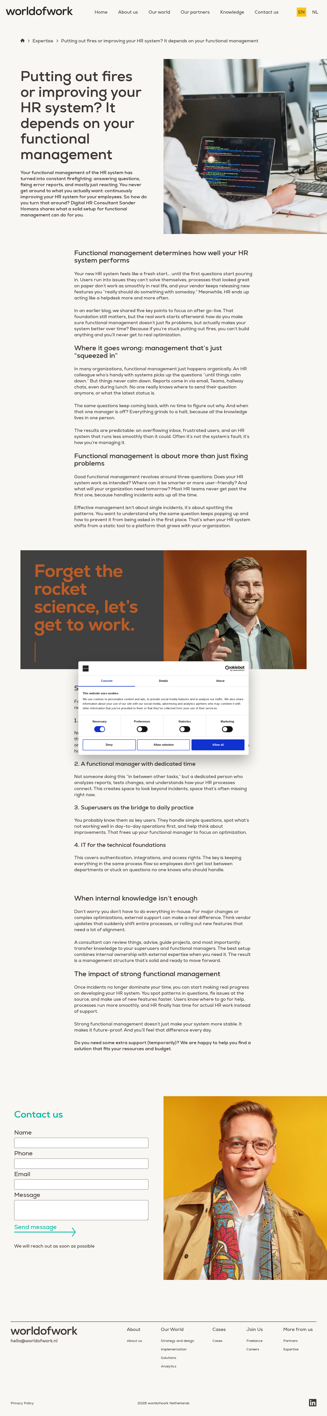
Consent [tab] (106, 681)
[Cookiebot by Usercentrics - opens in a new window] (227, 668)
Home (101, 12)
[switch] (142, 729)
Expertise (43, 41)
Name (23, 1132)
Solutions (168, 1358)
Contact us (267, 12)
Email (22, 1174)
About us (128, 12)
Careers (252, 1349)
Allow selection (163, 744)
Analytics (168, 1366)
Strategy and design (177, 1340)
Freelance (254, 1340)
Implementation (174, 1349)
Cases (217, 1340)
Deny (109, 744)
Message (27, 1195)
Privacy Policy (22, 1403)
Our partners (195, 12)
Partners (290, 1340)
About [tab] (220, 681)
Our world (159, 12)
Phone (23, 1153)
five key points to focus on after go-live (179, 310)
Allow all (218, 744)
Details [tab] (163, 681)
